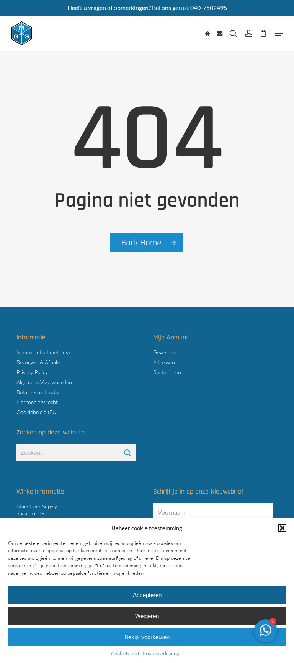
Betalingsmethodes (38, 392)
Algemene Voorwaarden (44, 382)
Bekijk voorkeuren (147, 637)
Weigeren (147, 616)
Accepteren (147, 595)
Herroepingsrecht (37, 402)
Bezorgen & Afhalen (39, 362)
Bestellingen (167, 372)
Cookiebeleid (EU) (37, 412)
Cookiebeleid (125, 653)
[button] (282, 528)
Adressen (164, 362)
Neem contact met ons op (45, 352)
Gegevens (164, 352)
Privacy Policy (32, 372)
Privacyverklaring (161, 653)
